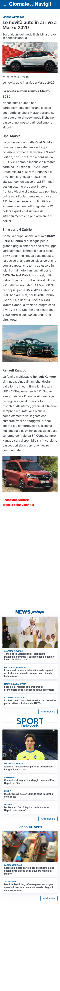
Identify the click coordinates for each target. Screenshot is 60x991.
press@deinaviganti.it (18, 505)
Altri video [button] (49, 898)
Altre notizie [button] (48, 711)
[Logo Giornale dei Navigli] (30, 4)
